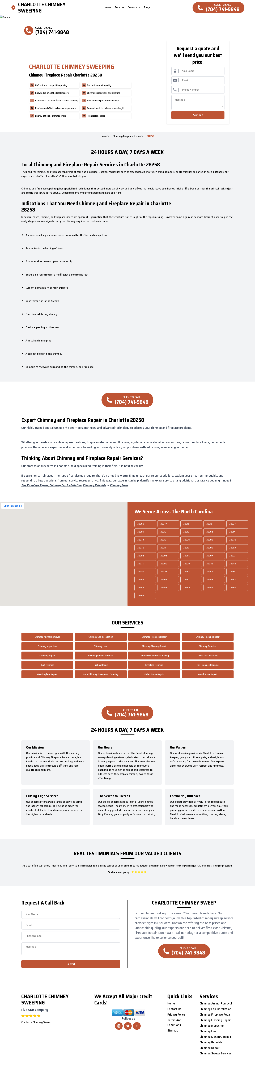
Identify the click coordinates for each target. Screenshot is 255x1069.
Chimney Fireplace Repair (127, 136)
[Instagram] (119, 1026)
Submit (198, 115)
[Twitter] (128, 1026)
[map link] (14, 7)
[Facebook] (137, 1026)
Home (103, 136)
